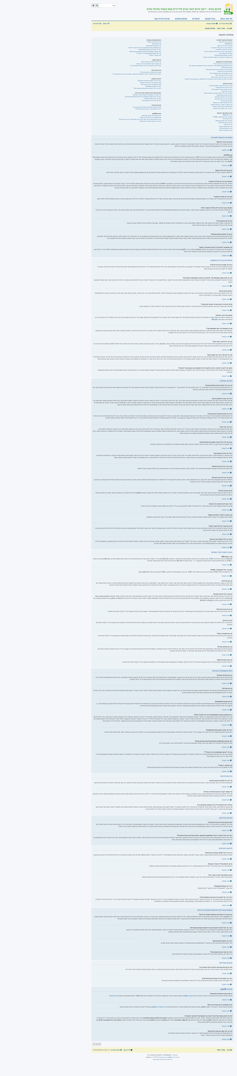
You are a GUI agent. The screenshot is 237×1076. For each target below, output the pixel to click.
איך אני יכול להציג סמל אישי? (223, 75)
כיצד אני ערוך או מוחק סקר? (224, 95)
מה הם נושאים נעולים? (225, 128)
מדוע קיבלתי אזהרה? (226, 101)
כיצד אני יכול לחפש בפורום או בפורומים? (149, 81)
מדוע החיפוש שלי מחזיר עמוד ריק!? (151, 84)
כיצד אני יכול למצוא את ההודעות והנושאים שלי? (147, 88)
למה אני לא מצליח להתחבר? (223, 50)
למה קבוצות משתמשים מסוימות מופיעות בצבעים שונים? (145, 51)
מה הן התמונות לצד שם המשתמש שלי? (220, 73)
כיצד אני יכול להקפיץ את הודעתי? (222, 108)
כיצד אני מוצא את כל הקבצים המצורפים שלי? (148, 109)
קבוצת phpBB (187, 996)
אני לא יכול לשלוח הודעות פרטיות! (151, 62)
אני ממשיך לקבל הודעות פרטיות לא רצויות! (149, 64)
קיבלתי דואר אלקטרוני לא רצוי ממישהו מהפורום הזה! (145, 66)
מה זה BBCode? (227, 115)
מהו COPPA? (228, 44)
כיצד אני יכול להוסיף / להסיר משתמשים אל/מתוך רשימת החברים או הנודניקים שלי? (136, 74)
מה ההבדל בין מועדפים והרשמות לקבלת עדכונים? (147, 95)
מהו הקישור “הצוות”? (155, 55)
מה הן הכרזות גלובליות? (225, 123)
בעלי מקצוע (210, 19)
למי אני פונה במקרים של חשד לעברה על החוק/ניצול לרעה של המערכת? (140, 119)
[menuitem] (212, 24)
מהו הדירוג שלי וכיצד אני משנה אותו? (221, 77)
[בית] (227, 9)
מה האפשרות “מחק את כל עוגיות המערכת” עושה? (217, 57)
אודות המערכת (113, 996)
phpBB (215, 320)
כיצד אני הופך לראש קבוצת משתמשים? (149, 50)
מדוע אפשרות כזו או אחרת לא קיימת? (150, 117)
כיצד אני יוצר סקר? (227, 91)
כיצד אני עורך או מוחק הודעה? (223, 87)
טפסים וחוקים (181, 19)
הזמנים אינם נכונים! (226, 67)
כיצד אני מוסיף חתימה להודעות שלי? (221, 89)
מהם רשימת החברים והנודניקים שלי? (150, 72)
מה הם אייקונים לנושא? (225, 130)
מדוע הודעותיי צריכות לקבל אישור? (222, 106)
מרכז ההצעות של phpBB (159, 1007)
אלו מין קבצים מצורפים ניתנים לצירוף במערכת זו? (147, 107)
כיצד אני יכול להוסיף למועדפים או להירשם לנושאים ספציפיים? (143, 97)
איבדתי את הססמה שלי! (225, 53)
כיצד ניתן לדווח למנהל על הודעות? (222, 103)
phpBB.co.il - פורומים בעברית (166, 1057)
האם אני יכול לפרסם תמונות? (223, 121)
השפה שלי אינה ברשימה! (224, 71)
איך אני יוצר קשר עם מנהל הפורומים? (150, 121)
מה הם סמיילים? (227, 119)
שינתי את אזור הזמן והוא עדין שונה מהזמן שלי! (219, 69)
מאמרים (196, 19)
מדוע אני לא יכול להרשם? (224, 46)
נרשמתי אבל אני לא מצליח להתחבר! (221, 48)
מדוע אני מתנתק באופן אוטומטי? (223, 55)
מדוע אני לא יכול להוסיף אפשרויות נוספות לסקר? (218, 93)
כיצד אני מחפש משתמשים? (153, 86)
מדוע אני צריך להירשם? (225, 42)
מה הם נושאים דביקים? (225, 126)
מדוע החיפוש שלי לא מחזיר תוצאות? (150, 83)
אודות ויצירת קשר (162, 19)
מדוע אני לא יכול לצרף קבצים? (223, 99)
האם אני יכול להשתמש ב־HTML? (222, 117)
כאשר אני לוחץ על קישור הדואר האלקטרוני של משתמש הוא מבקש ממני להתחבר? (208, 79)
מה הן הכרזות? (228, 124)
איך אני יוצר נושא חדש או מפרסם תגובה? (220, 86)
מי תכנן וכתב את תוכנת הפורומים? (151, 115)
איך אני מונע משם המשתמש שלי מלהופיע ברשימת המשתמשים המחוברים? (210, 66)
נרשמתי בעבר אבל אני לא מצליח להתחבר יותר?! (218, 51)
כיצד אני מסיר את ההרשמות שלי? (151, 101)
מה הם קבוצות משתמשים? (153, 46)
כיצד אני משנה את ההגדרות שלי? (222, 64)
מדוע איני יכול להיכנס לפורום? (223, 97)
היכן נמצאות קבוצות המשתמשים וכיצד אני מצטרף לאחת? (144, 48)
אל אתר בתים (226, 19)
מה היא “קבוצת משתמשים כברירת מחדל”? (148, 53)
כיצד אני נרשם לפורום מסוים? (152, 99)
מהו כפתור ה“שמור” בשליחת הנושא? (221, 105)
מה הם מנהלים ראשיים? (154, 42)
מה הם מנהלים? (156, 44)
